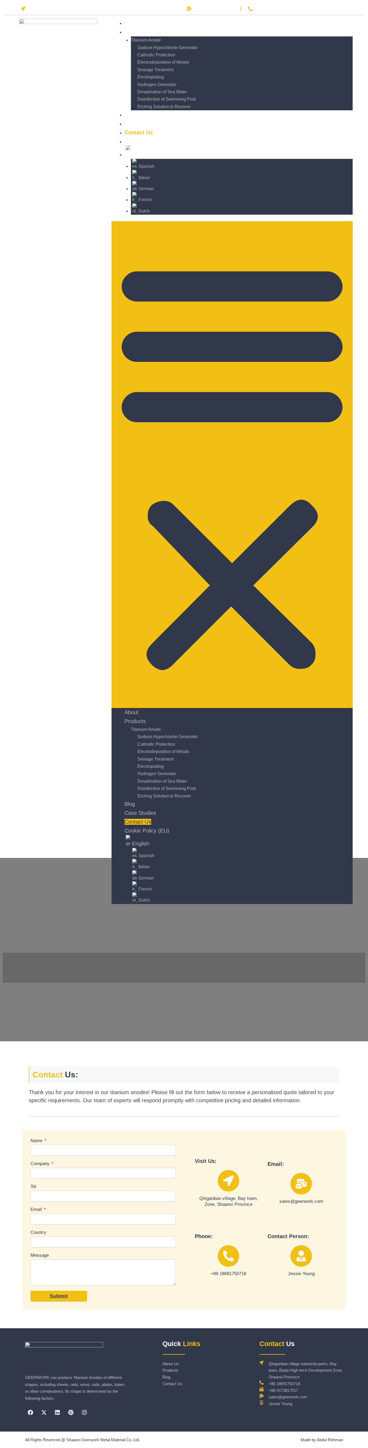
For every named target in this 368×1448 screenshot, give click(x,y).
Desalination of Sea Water (162, 92)
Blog (129, 804)
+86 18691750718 (228, 1273)
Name (37, 1140)
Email (36, 1209)
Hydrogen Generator (156, 84)
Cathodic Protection (156, 55)
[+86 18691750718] (228, 1256)
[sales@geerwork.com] (301, 1183)
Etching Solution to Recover (164, 106)
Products (136, 32)
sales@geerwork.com (301, 1201)
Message (39, 1255)
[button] (232, 464)
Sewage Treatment (155, 69)
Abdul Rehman (330, 1439)
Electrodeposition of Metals (163, 62)
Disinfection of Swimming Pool (166, 99)
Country (38, 1232)
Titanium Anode (146, 40)
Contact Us (137, 822)
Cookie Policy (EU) (148, 141)
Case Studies (140, 813)
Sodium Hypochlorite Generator (167, 47)
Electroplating (150, 77)
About (131, 712)
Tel (33, 1186)
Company (40, 1163)
